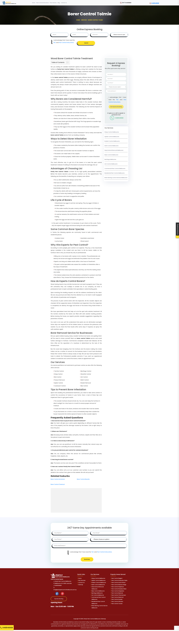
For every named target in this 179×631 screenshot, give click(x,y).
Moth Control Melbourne (111, 146)
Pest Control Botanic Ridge (119, 584)
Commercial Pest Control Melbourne (115, 168)
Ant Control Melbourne (111, 164)
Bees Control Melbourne (111, 155)
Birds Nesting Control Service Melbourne (116, 177)
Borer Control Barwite (83, 479)
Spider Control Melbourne (112, 136)
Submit (86, 43)
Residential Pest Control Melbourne (114, 173)
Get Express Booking (116, 107)
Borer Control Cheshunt (58, 484)
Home (79, 578)
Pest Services (81, 580)
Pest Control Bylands (117, 593)
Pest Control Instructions (66, 42)
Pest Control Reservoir (118, 597)
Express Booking (58, 599)
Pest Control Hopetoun (118, 586)
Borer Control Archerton (58, 479)
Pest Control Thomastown (119, 595)
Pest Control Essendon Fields (119, 580)
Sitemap (80, 584)
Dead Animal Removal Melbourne (114, 150)
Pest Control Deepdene (118, 591)
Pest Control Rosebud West (119, 589)
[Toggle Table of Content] (66, 62)
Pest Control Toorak (117, 603)
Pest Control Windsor (117, 601)
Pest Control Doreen (117, 599)
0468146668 (155, 3)
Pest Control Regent (117, 578)
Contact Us (81, 582)
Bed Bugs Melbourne (110, 159)
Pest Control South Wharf (118, 582)
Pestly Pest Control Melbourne (63, 581)
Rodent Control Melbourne (112, 141)
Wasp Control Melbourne (112, 132)
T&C (54, 42)
